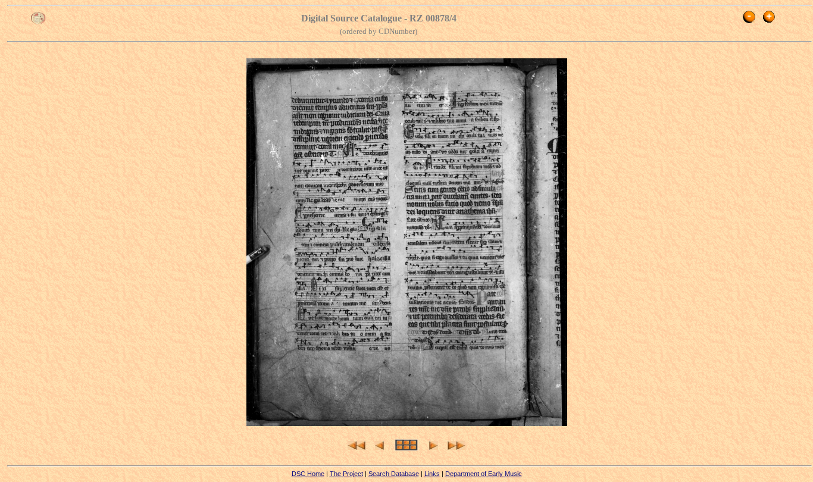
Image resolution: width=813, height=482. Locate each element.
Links (432, 473)
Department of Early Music (483, 473)
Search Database (393, 473)
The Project (346, 473)
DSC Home (308, 473)
